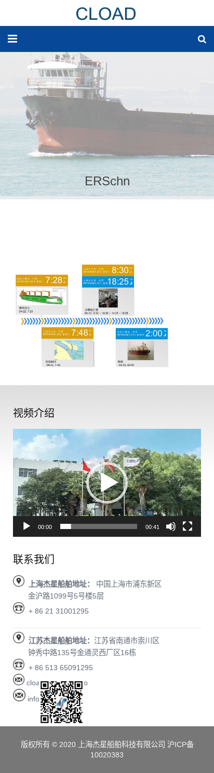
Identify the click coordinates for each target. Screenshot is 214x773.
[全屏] (187, 526)
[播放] (26, 526)
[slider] (98, 526)
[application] (107, 483)
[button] (107, 483)
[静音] (171, 526)
